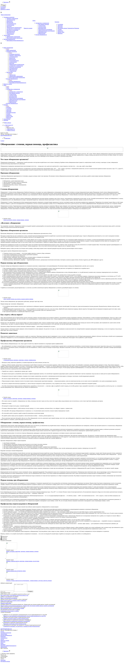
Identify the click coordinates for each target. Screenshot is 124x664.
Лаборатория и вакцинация (13, 36)
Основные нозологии (9, 17)
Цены (34, 20)
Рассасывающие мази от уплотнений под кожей (12, 608)
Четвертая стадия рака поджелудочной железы (14, 623)
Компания (3, 636)
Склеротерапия (10, 25)
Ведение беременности (9, 39)
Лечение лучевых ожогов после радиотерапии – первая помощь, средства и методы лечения (29, 580)
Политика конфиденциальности (8, 645)
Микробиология (42, 32)
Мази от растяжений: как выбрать (9, 598)
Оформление (4, 647)
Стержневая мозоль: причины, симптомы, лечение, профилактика (19, 360)
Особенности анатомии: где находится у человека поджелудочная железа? (21, 626)
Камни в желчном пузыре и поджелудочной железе (16, 618)
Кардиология (10, 22)
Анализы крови (42, 27)
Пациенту (3, 8)
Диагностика (7, 35)
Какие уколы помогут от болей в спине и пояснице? (13, 600)
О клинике (3, 6)
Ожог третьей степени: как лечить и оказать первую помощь (18, 299)
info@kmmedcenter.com (6, 135)
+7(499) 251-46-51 (10, 130)
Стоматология (10, 34)
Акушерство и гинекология (13, 28)
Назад (7, 49)
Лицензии (60, 25)
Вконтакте (6, 2)
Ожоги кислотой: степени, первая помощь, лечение (16, 220)
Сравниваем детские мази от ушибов (10, 611)
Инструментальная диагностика (14, 38)
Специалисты (70, 28)
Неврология (9, 21)
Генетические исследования (45, 29)
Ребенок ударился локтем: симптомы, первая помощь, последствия (22, 561)
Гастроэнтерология (11, 23)
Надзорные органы (62, 28)
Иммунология (41, 33)
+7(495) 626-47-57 (10, 129)
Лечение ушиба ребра (6, 603)
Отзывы (60, 29)
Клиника (57, 21)
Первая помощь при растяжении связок (16, 570)
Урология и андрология (12, 30)
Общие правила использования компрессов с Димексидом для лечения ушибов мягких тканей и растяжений (27, 605)
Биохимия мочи (42, 28)
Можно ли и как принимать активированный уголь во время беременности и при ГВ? (24, 616)
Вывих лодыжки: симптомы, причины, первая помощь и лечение (19, 398)
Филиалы (76, 28)
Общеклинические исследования (46, 30)
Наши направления (5, 14)
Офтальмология (10, 32)
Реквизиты (60, 30)
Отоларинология (11, 31)
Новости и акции (28, 28)
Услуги (2, 631)
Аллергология (41, 25)
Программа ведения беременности (15, 40)
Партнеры (60, 27)
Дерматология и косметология (14, 27)
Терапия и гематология (12, 18)
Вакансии (60, 33)
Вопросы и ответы (5, 9)
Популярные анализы (43, 24)
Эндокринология (11, 19)
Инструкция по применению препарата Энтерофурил (16, 621)
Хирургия (9, 26)
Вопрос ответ (61, 32)
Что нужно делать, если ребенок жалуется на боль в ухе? (14, 595)
